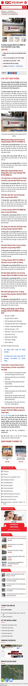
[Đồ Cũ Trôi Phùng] (14, 2)
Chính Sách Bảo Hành (7, 636)
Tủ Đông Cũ (6, 471)
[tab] (14, 78)
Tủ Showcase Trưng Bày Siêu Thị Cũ (11, 477)
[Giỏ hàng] (25, 2)
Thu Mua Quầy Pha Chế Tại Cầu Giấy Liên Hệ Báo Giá (16, 584)
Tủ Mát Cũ (5, 474)
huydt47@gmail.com (14, 529)
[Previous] (4, 27)
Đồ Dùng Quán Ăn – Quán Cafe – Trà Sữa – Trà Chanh (14, 503)
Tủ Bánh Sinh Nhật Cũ (8, 488)
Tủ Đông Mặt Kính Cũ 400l (7, 458)
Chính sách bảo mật (7, 633)
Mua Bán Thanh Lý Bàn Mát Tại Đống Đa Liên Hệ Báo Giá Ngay (15, 579)
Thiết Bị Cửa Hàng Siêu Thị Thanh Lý (11, 493)
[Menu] (2, 2)
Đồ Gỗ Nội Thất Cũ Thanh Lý (9, 499)
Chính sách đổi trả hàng (8, 630)
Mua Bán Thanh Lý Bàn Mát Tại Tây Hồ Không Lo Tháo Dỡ (15, 575)
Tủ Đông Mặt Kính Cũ (8, 482)
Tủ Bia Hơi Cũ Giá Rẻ (7, 485)
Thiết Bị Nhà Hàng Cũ (8, 491)
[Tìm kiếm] (24, 7)
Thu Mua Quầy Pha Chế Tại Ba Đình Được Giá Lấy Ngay (16, 589)
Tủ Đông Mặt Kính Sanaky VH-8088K (21, 458)
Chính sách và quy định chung (9, 625)
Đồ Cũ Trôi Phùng (6, 415)
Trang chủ (3, 11)
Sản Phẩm (10, 11)
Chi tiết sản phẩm (10, 78)
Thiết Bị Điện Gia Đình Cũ (8, 479)
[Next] (23, 27)
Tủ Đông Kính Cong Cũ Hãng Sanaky (9, 14)
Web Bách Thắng (3, 685)
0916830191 (11, 66)
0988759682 (19, 66)
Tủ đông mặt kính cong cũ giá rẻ (8, 12)
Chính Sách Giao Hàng (7, 627)
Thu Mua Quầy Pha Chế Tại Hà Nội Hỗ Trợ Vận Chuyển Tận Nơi (16, 594)
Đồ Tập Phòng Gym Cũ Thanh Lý (10, 496)
